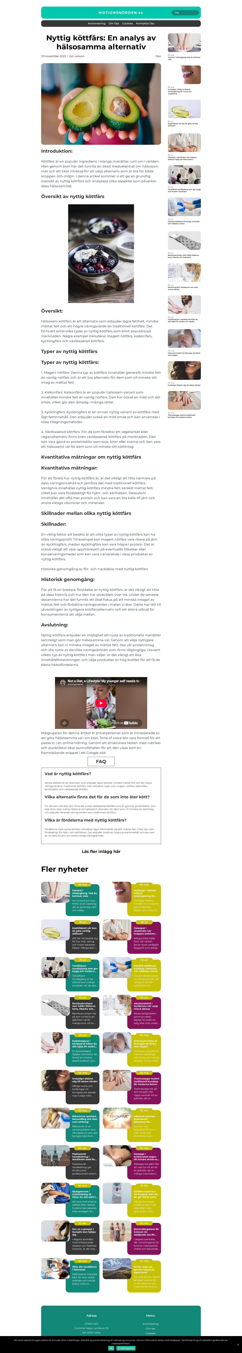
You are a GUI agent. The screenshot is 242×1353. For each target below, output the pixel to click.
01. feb (144, 1185)
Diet (158, 56)
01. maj (83, 1110)
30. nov (144, 1223)
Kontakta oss (145, 23)
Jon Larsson (77, 56)
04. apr (82, 1148)
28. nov (82, 1260)
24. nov (144, 1260)
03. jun (83, 1035)
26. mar (144, 1148)
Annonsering (96, 23)
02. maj (144, 1072)
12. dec (82, 1223)
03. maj (144, 1035)
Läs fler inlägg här (101, 851)
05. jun (144, 997)
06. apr (144, 1110)
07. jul (82, 959)
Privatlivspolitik (126, 1348)
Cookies (127, 23)
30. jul (82, 922)
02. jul (144, 959)
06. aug (144, 884)
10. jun (82, 997)
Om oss (114, 23)
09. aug (82, 884)
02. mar (82, 1185)
